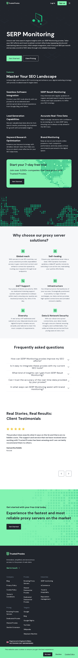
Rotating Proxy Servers (29, 582)
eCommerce (45, 585)
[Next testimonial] (69, 473)
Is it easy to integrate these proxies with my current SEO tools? (37, 366)
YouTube (27, 625)
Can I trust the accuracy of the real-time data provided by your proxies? (38, 381)
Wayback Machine (30, 634)
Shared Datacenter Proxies (28, 590)
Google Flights (29, 620)
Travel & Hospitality (45, 591)
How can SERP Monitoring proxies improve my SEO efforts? (37, 359)
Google (26, 612)
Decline (59, 654)
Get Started (14, 58)
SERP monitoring (47, 581)
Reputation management (46, 598)
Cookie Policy (11, 590)
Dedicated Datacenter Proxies (28, 599)
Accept (48, 654)
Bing (25, 616)
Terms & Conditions (10, 595)
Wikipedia (27, 629)
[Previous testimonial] (61, 473)
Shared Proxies (12, 623)
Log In (52, 3)
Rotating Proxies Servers (12, 613)
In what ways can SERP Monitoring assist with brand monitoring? (37, 388)
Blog (8, 581)
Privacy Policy (11, 585)
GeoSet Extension (13, 627)
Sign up (62, 3)
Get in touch (11, 568)
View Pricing (30, 58)
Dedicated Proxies (13, 618)
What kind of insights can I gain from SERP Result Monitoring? (37, 374)
